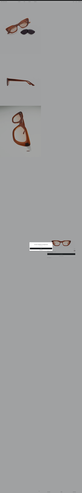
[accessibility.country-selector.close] (51, 243)
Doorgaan (41, 248)
